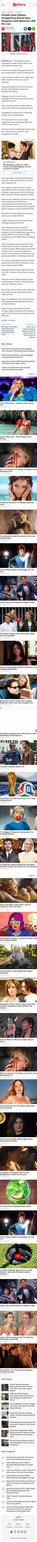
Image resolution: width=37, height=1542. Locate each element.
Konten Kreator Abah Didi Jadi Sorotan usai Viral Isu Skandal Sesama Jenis (19, 1458)
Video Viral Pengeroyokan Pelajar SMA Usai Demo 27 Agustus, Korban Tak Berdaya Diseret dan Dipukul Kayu (19, 1509)
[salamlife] (12, 1532)
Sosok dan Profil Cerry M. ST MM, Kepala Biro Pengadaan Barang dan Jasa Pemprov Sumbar (20, 1491)
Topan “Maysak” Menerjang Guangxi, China (19, 1497)
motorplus (11, 320)
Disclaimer (9, 1527)
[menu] (2, 4)
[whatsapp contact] (25, 1532)
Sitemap (27, 1527)
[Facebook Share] (25, 28)
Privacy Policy (18, 1527)
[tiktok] (15, 1532)
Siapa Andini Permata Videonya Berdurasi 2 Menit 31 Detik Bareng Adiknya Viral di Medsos (20, 1483)
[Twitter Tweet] (29, 28)
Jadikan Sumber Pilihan (18, 54)
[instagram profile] (22, 1532)
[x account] (18, 1532)
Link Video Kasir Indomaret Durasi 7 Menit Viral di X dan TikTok (21, 1502)
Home (9, 1524)
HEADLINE (10, 12)
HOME (3, 12)
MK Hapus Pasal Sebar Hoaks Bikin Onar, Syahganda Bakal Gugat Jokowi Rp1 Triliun (9, 330)
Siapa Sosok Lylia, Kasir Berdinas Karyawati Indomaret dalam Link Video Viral (19, 1465)
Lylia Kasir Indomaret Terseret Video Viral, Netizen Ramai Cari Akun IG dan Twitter (20, 1471)
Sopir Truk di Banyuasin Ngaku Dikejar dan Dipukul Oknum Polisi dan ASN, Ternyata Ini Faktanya (29, 332)
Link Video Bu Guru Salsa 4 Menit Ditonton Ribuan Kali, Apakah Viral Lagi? (20, 1477)
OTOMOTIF (18, 12)
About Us (18, 1524)
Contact (27, 1524)
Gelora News (23, 1538)
